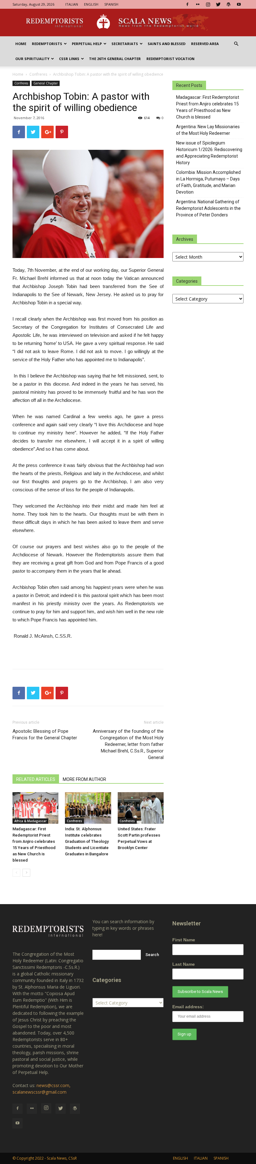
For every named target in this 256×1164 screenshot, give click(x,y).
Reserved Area (205, 43)
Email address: (188, 1006)
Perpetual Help (87, 43)
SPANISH (111, 4)
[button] (236, 44)
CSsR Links (69, 58)
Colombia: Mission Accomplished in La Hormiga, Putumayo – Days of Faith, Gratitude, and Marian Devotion (208, 182)
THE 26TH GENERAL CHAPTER (115, 58)
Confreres (38, 74)
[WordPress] (228, 4)
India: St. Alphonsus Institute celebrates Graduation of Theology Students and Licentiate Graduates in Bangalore (87, 841)
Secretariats (124, 43)
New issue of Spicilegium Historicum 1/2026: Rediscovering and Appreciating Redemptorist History (209, 152)
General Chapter (45, 83)
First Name (183, 939)
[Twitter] (218, 4)
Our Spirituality (32, 58)
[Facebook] (187, 4)
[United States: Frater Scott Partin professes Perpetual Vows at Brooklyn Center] (141, 808)
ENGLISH (91, 4)
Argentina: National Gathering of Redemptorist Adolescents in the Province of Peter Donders (208, 208)
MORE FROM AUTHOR (84, 779)
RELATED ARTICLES (35, 779)
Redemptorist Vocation (170, 58)
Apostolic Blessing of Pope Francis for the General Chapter (44, 734)
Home (20, 43)
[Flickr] (197, 4)
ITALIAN (71, 4)
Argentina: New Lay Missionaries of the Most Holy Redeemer (208, 130)
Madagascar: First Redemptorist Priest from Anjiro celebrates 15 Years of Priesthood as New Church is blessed (207, 107)
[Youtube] (239, 4)
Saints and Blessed (166, 43)
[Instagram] (208, 4)
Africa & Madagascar (30, 821)
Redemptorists (47, 43)
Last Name (183, 964)
